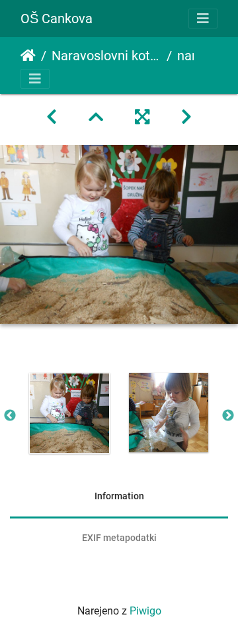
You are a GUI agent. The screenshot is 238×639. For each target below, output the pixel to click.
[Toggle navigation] (203, 18)
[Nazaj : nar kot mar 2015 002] (51, 117)
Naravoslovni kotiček (106, 56)
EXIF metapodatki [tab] (119, 537)
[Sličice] (96, 117)
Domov (28, 56)
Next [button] (228, 415)
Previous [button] (10, 415)
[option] (69, 413)
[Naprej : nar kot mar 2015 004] (186, 117)
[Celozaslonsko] (142, 117)
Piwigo (145, 611)
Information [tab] (119, 496)
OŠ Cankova (56, 18)
